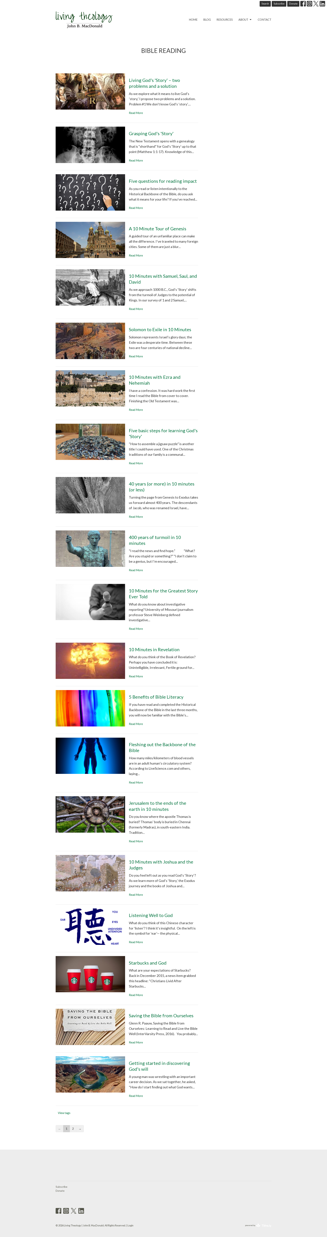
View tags (64, 1113)
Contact (264, 19)
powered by (256, 1228)
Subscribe (279, 3)
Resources (224, 19)
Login (130, 1225)
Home (193, 19)
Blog (207, 19)
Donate (293, 3)
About (243, 19)
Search (265, 3)
